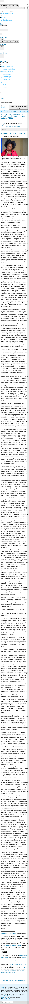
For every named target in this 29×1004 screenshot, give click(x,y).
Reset (2, 39)
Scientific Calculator (7, 76)
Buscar (3, 1002)
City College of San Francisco (12, 125)
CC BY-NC (24, 967)
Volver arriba (3, 976)
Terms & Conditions (11, 995)
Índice (4, 129)
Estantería (15, 111)
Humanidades (25, 111)
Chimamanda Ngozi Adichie (8, 933)
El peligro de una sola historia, (12, 945)
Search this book (3, 25)
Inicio (7, 111)
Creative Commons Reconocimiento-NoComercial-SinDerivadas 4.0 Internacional (13, 959)
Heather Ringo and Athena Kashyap (9, 970)
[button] (5, 86)
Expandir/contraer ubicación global (27, 111)
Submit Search (4, 30)
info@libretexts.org (6, 998)
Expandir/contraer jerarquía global (2, 111)
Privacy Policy (4, 995)
